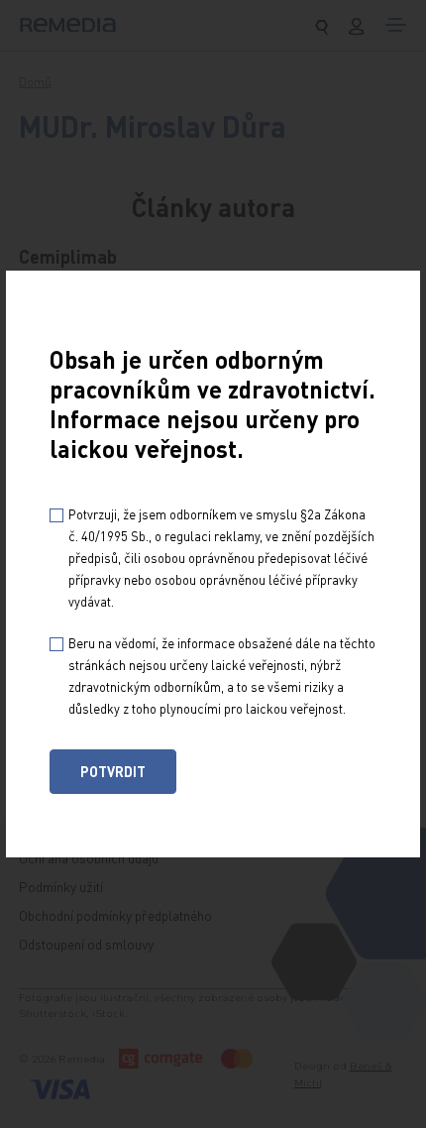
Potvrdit (113, 771)
